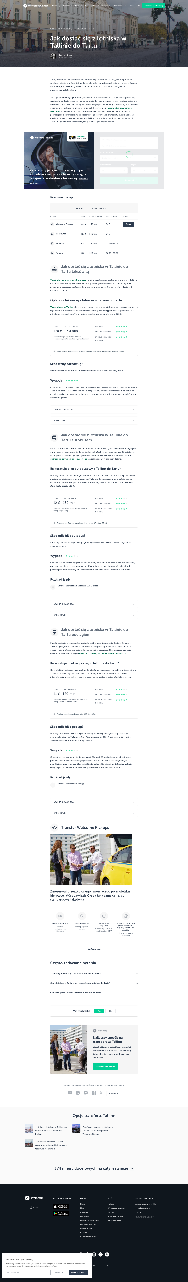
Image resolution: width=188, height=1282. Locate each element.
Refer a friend (86, 1229)
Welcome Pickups (64, 224)
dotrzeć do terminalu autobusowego (68, 459)
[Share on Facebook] (94, 1094)
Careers (83, 1233)
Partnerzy (112, 1212)
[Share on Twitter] (101, 1093)
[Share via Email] (70, 1093)
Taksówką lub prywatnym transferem (68, 280)
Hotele (111, 1204)
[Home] (36, 1198)
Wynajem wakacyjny (116, 1208)
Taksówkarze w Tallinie (62, 307)
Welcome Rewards (88, 1224)
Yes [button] (99, 1011)
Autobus (59, 243)
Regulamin (85, 1216)
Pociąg (59, 253)
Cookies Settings (13, 1272)
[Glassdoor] (100, 1256)
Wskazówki (90, 6)
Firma (82, 1204)
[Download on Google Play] (64, 1213)
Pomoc (36, 1208)
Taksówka (60, 234)
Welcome (55, 29)
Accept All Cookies (78, 1273)
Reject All (59, 1273)
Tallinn (66, 29)
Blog (82, 1208)
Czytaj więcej (94, 949)
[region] (47, 1265)
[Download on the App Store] (64, 1206)
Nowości (84, 1212)
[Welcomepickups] (36, 6)
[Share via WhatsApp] (78, 1094)
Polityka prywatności (89, 1220)
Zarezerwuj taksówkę (153, 6)
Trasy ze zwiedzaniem (72, 6)
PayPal (138, 1212)
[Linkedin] (107, 1256)
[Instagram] (94, 1256)
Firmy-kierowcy (114, 1220)
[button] (87, 207)
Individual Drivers (115, 1216)
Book (128, 224)
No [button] (110, 1011)
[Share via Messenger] (86, 1094)
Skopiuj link (113, 1093)
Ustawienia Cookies (88, 1236)
